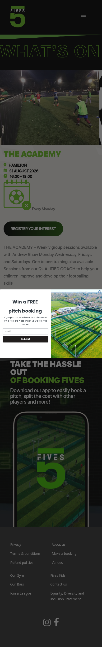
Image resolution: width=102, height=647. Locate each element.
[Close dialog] (99, 291)
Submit (25, 339)
